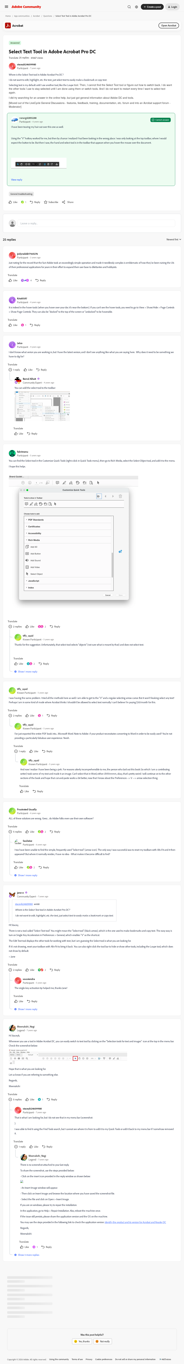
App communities (22, 16)
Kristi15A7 (22, 298)
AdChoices (166, 1359)
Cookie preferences (103, 1359)
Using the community (59, 1359)
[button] (6, 7)
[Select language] (136, 7)
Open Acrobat (168, 25)
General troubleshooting (21, 194)
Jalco (19, 343)
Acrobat (36, 16)
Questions (47, 16)
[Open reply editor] (92, 223)
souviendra (29, 978)
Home (8, 16)
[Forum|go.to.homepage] (26, 7)
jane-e (20, 892)
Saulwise (27, 840)
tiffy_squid (28, 635)
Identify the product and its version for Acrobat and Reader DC (135, 1222)
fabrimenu (22, 451)
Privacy (89, 1359)
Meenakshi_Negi (25, 1026)
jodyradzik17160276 (27, 253)
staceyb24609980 (26, 64)
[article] (92, 267)
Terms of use (77, 1359)
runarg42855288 (27, 117)
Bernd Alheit (29, 378)
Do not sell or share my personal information (135, 1359)
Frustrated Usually (27, 809)
